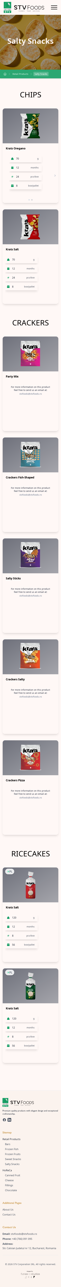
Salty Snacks (41, 73)
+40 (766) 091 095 (22, 1239)
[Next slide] (55, 176)
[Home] (5, 74)
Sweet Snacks (13, 1159)
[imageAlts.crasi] (30, 1273)
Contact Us (9, 1214)
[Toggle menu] (54, 7)
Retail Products (20, 73)
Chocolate (11, 1190)
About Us (8, 1209)
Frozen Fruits (12, 1154)
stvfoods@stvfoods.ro (24, 1234)
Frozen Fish (11, 1149)
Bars (7, 1144)
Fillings (9, 1185)
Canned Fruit (12, 1175)
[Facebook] (4, 1120)
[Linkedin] (9, 1120)
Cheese (9, 1180)
